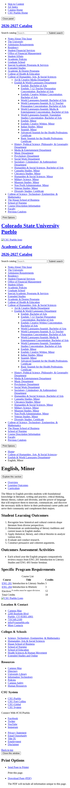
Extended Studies (17, 68)
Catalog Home (15, 9)
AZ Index (13, 7)
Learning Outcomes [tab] (18, 485)
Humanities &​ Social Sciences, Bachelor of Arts (38, 167)
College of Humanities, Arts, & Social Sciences (32, 454)
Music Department (23, 153)
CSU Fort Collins (17, 701)
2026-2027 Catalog (16, 26)
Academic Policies (17, 59)
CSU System (14, 707)
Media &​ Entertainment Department (32, 150)
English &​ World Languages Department (35, 82)
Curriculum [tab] (14, 488)
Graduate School (16, 62)
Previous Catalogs (17, 211)
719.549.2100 (15, 619)
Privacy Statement (17, 732)
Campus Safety (15, 682)
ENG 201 (7, 583)
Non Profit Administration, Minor (31, 185)
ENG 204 (7, 587)
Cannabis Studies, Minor (27, 170)
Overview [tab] (13, 482)
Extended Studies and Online (23, 655)
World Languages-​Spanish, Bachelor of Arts (43, 100)
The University (15, 41)
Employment (14, 741)
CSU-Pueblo (14, 698)
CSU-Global (14, 704)
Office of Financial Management (24, 53)
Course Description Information (24, 205)
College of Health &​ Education (24, 73)
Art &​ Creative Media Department (31, 79)
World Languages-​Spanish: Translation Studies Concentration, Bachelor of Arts (41, 116)
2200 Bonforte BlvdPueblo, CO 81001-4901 (20, 615)
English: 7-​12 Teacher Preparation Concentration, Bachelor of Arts (38, 90)
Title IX (12, 738)
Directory (13, 671)
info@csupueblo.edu (18, 622)
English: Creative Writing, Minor (38, 123)
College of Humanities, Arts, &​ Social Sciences (32, 76)
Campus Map (15, 610)
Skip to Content (16, 4)
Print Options (9, 217)
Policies (12, 680)
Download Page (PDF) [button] (20, 778)
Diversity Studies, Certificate (29, 191)
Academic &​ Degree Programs (23, 71)
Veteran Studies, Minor (26, 188)
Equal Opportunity (17, 735)
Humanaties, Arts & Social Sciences (26, 641)
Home (11, 451)
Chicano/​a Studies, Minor (27, 173)
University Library (17, 674)
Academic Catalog (16, 246)
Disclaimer (13, 744)
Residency (13, 47)
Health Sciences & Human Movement (27, 652)
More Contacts (15, 625)
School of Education (18, 649)
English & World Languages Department (29, 457)
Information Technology (20, 677)
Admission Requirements (21, 44)
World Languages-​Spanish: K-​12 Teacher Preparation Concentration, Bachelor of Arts (43, 104)
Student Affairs (15, 56)
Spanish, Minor (29, 129)
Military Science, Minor (26, 179)
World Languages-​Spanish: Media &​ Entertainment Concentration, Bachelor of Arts (45, 110)
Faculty (11, 208)
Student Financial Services (21, 50)
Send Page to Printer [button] (18, 767)
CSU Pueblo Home (18, 12)
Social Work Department (27, 159)
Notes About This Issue (20, 38)
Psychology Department (26, 156)
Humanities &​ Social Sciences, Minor (33, 176)
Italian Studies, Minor (32, 126)
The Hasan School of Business (23, 200)
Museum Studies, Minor (26, 182)
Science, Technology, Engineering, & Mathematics (34, 638)
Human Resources (17, 685)
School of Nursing (17, 202)
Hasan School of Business (21, 644)
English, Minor (28, 120)
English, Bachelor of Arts (34, 85)
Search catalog (8, 32)
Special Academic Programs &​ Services (28, 65)
